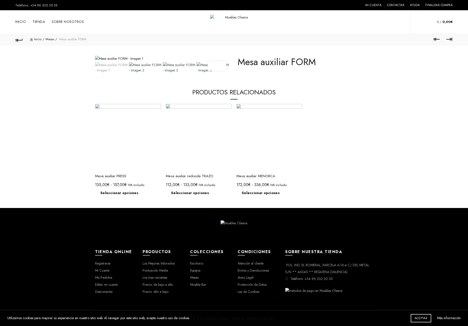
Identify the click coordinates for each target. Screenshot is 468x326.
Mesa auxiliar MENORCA (255, 176)
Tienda (39, 21)
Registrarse (102, 263)
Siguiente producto (449, 39)
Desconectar (104, 291)
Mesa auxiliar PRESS (110, 176)
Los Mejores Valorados (159, 263)
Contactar (395, 5)
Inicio (20, 21)
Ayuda (415, 5)
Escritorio (196, 263)
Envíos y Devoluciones (253, 270)
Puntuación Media (155, 270)
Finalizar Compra (439, 5)
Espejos (195, 270)
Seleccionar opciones (119, 193)
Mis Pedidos (103, 277)
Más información (449, 318)
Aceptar (421, 318)
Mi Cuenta (373, 5)
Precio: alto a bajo (155, 291)
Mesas (50, 39)
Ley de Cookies (248, 291)
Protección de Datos (252, 284)
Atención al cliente (250, 263)
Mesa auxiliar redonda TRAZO (189, 176)
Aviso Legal (246, 277)
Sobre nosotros (68, 21)
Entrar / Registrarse (397, 22)
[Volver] (19, 39)
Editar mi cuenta (106, 284)
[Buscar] (421, 22)
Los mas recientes (155, 277)
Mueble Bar (198, 284)
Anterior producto (437, 39)
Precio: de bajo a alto (158, 284)
